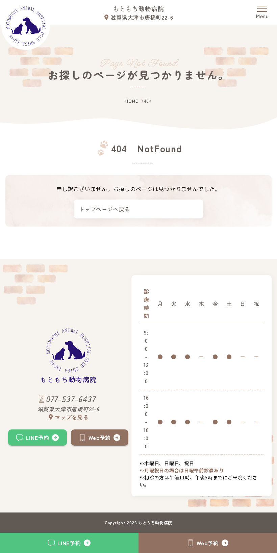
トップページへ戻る (104, 209)
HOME (131, 101)
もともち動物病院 (138, 8)
